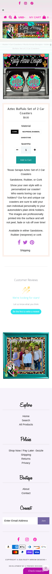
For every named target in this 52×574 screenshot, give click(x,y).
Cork (14, 132)
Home (5, 45)
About (26, 489)
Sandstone (26, 137)
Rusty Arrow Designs (34, 560)
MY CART (39, 17)
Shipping (25, 250)
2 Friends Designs (33, 566)
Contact (26, 493)
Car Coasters (16, 45)
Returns (25, 458)
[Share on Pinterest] (32, 243)
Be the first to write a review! (26, 311)
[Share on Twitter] (25, 243)
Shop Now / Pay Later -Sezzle (26, 450)
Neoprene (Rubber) (31, 132)
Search (26, 420)
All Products (26, 424)
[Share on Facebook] (19, 243)
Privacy (26, 462)
